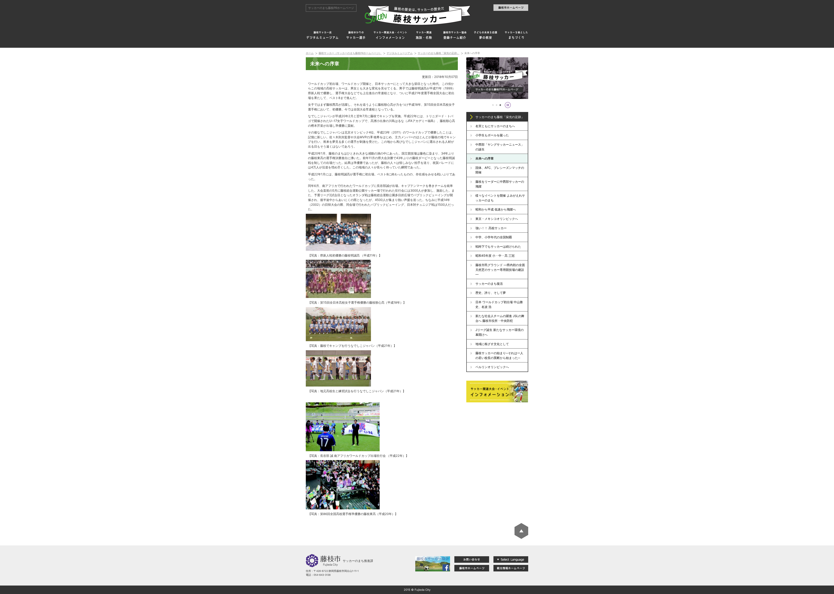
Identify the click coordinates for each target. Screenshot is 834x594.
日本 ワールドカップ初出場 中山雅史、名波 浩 (499, 304)
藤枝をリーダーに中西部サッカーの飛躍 (499, 184)
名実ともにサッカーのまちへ (495, 126)
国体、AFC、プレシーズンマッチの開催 (499, 170)
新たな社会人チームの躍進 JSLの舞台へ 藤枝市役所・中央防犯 (499, 318)
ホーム (310, 53)
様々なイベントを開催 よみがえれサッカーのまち (500, 198)
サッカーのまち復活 (489, 283)
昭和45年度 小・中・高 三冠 (495, 255)
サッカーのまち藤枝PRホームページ (331, 8)
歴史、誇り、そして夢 (490, 293)
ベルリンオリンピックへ (492, 367)
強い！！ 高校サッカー (491, 228)
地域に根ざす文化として (492, 344)
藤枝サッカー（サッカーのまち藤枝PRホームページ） (350, 53)
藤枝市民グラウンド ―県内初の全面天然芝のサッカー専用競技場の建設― (500, 269)
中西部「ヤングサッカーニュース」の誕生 (499, 147)
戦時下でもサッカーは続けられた (498, 246)
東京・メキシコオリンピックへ (496, 218)
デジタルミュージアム (400, 53)
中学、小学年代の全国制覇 (493, 237)
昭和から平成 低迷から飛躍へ (495, 209)
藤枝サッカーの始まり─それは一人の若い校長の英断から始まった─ (499, 355)
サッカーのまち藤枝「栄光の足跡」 (438, 53)
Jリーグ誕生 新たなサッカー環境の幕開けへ (499, 332)
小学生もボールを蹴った (492, 135)
